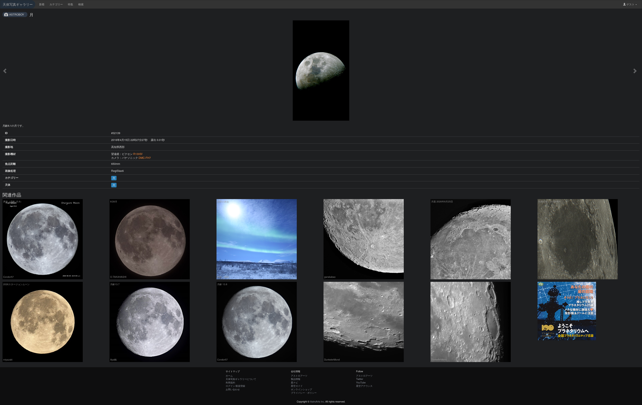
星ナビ (294, 382)
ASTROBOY (16, 14)
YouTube (361, 382)
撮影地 (9, 147)
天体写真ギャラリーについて (241, 379)
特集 (70, 4)
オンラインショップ (301, 389)
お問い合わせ (233, 389)
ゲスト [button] (630, 4)
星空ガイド (297, 385)
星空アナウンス (364, 385)
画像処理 (10, 171)
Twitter (359, 379)
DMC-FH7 (145, 158)
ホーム (229, 375)
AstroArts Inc (317, 401)
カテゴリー (56, 4)
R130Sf (137, 154)
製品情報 (295, 379)
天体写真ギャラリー (18, 4)
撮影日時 (10, 140)
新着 (41, 4)
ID (6, 133)
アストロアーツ (299, 375)
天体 (7, 185)
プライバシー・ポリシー (304, 392)
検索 (81, 4)
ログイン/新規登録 (235, 385)
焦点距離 (10, 164)
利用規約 (230, 382)
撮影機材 (10, 154)
